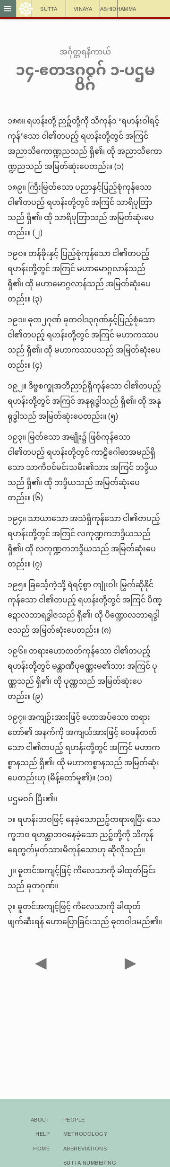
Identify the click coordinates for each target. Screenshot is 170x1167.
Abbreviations (85, 1148)
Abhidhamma (109, 8)
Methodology (85, 1133)
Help (42, 1133)
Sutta (49, 8)
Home (41, 1148)
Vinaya (83, 8)
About (40, 1119)
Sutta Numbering (89, 1162)
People (74, 1119)
